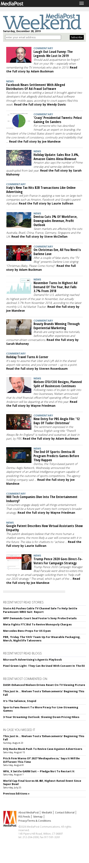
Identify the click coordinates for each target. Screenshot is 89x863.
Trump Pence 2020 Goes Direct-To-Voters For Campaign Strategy (58, 560)
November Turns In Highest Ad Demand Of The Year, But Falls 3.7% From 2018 (55, 286)
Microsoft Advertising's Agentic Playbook (32, 659)
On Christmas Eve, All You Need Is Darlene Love (57, 251)
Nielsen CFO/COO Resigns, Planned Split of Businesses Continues (58, 383)
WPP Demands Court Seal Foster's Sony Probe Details (40, 618)
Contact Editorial (65, 812)
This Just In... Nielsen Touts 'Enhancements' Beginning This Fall (43, 693)
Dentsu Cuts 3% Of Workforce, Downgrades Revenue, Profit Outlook (55, 220)
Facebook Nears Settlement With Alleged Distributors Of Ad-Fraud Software (35, 86)
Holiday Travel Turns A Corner (27, 356)
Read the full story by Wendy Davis (40, 104)
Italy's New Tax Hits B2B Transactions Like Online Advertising (41, 189)
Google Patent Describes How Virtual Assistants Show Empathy (44, 527)
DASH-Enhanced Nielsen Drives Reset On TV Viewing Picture (44, 685)
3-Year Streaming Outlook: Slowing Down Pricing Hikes (41, 717)
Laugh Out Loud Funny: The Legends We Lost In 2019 (53, 53)
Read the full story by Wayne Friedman (41, 404)
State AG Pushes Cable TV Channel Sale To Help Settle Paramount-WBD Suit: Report (40, 610)
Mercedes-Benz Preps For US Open (27, 631)
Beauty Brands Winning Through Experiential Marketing (57, 325)
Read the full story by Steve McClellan (39, 236)
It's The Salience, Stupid (19, 701)
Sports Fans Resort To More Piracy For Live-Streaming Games (40, 709)
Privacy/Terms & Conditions (34, 820)
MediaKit (47, 812)
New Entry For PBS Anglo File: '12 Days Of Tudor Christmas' (57, 420)
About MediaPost (28, 812)
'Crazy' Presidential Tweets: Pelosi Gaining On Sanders (58, 119)
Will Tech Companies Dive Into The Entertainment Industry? (41, 498)
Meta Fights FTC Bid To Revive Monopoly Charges (37, 624)
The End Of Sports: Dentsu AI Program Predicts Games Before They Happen (56, 455)
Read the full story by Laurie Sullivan (46, 203)
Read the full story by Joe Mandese (35, 141)
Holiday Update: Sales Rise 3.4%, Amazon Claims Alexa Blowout (56, 156)
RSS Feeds (24, 816)
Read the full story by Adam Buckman (41, 69)
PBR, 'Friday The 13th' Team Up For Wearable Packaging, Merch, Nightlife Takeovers (42, 638)
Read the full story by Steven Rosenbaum (37, 369)
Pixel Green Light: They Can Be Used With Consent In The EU (44, 666)
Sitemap (38, 816)
